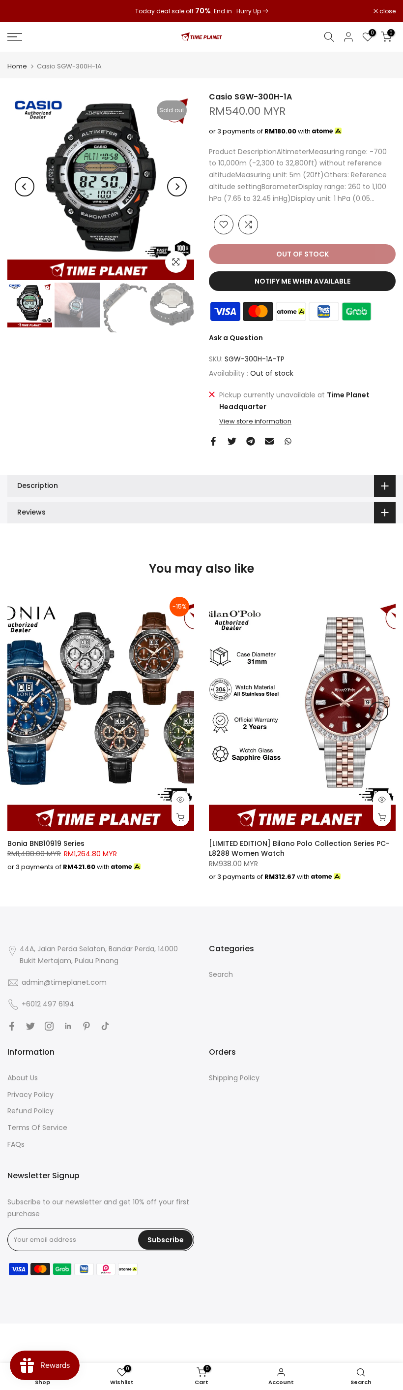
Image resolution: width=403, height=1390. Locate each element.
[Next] (177, 186)
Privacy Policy (30, 1094)
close (20, 11)
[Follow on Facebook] (11, 1026)
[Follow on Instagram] (49, 1026)
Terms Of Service (37, 1127)
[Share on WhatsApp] (288, 441)
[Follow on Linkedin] (67, 1026)
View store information (255, 421)
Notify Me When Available (302, 281)
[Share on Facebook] (213, 441)
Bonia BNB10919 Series (46, 843)
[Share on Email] (269, 441)
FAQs (16, 1144)
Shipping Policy (234, 1078)
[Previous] (24, 186)
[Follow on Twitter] (30, 1026)
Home (17, 66)
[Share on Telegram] (250, 441)
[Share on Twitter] (232, 441)
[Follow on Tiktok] (105, 1026)
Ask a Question (236, 338)
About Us (22, 1078)
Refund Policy (30, 1111)
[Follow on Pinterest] (86, 1026)
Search (221, 974)
